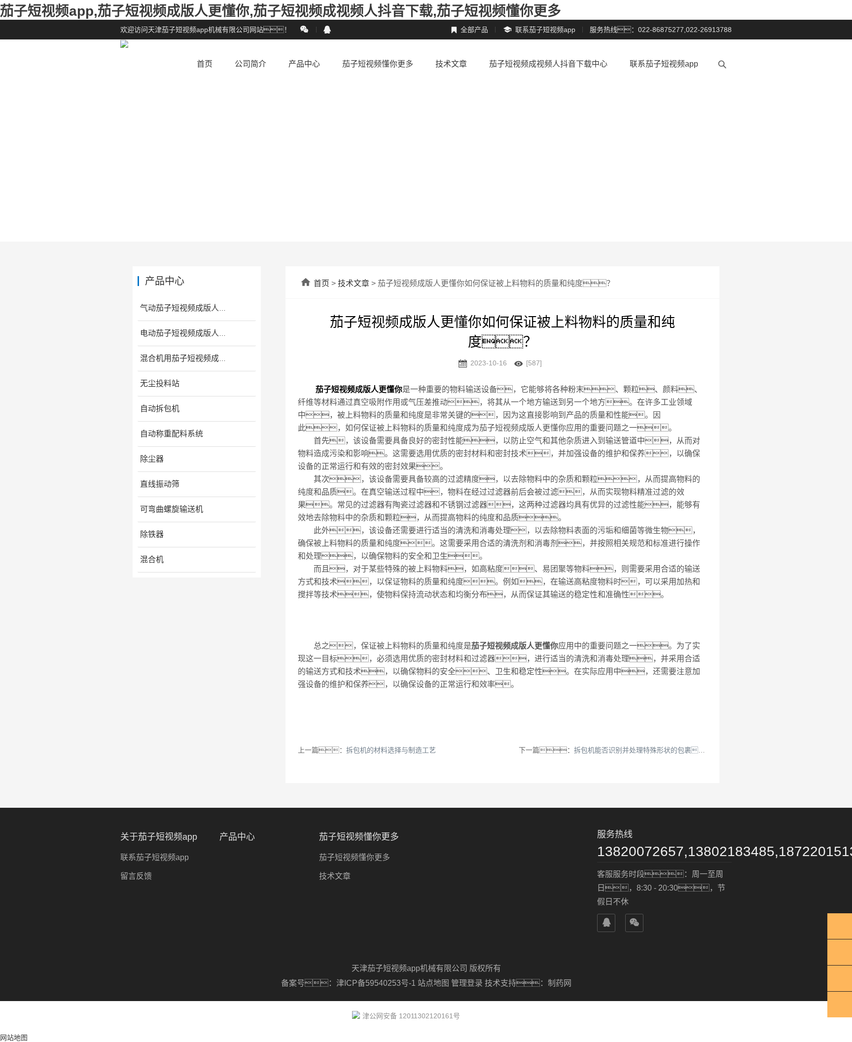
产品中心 (304, 64)
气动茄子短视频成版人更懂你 (191, 308)
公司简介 (250, 64)
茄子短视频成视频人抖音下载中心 (548, 64)
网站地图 (14, 1038)
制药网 (559, 983)
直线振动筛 (159, 484)
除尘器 (152, 459)
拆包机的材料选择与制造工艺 (391, 750)
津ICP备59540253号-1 (377, 983)
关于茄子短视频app (158, 837)
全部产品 (469, 30)
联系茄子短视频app (538, 30)
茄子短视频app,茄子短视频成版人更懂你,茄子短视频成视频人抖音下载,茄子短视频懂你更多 (280, 11)
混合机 (152, 559)
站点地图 (433, 983)
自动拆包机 (159, 408)
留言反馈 (136, 876)
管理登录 (467, 983)
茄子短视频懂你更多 (377, 64)
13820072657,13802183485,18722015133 (664, 851)
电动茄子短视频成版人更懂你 (191, 333)
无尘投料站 (159, 383)
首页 (205, 64)
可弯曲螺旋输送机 (171, 509)
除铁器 (152, 534)
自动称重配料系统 (171, 434)
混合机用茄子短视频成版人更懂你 (199, 358)
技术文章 (451, 64)
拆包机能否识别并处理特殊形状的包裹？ (643, 750)
